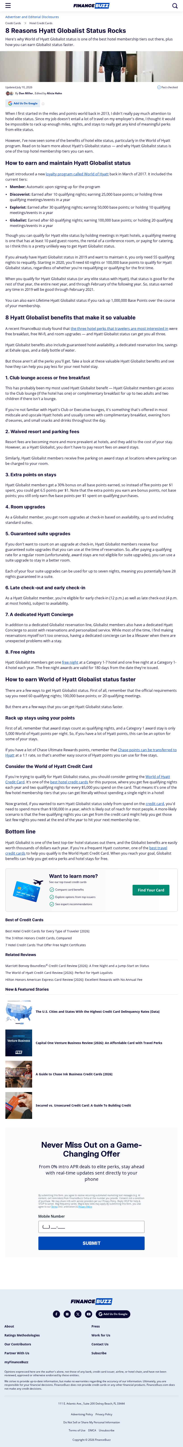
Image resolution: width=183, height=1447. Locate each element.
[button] (8, 5)
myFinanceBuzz (16, 1362)
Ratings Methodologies (22, 1335)
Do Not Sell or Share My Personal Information (91, 1422)
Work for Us (101, 1335)
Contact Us (100, 1344)
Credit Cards (13, 23)
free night (70, 662)
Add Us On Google (25, 103)
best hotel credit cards (69, 782)
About (9, 1326)
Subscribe (99, 1353)
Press (96, 1326)
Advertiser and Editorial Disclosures (32, 17)
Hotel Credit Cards (40, 23)
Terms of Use (77, 1430)
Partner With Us (16, 1353)
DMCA (92, 1430)
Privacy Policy (104, 1414)
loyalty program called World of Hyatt (77, 174)
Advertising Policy (82, 1414)
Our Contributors (17, 1344)
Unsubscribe (106, 1430)
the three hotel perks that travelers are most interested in (119, 328)
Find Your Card (151, 890)
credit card (155, 803)
